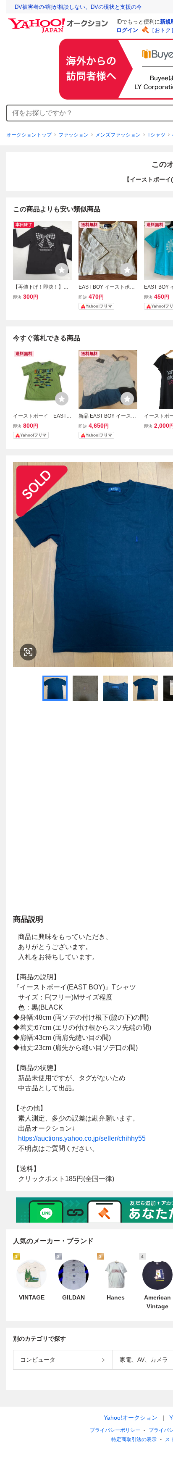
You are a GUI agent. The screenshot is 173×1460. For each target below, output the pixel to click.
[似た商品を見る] (28, 652)
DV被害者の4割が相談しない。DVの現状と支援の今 (78, 7)
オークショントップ (29, 135)
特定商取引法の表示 (134, 1439)
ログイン (127, 30)
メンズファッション (118, 135)
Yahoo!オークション (130, 1417)
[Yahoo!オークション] (59, 20)
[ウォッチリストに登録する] (61, 269)
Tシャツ (156, 135)
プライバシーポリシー (115, 1430)
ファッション (73, 135)
